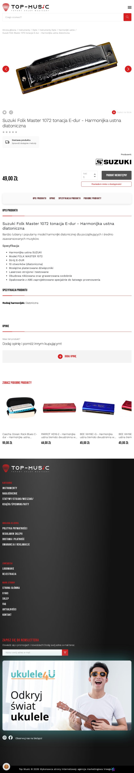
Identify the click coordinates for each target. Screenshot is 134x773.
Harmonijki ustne (67, 30)
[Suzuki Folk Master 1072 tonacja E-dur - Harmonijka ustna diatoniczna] (67, 68)
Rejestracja (9, 574)
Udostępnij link (11, 112)
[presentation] (5, 69)
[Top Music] (25, 7)
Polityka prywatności (14, 528)
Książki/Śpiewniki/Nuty (15, 504)
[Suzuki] (114, 162)
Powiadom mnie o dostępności (106, 184)
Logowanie (8, 568)
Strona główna (9, 30)
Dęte (35, 30)
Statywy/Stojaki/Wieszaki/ (18, 499)
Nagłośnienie (9, 493)
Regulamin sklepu (12, 534)
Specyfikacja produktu (69, 198)
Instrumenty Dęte (48, 30)
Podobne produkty (92, 198)
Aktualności (9, 609)
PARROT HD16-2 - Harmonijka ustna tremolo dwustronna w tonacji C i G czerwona (58, 436)
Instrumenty (24, 30)
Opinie (52, 198)
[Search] (127, 17)
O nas (5, 593)
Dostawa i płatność (13, 539)
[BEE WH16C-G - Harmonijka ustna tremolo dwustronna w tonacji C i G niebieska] (98, 408)
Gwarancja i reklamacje (16, 544)
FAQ (4, 604)
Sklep (5, 598)
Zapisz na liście (124, 112)
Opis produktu (39, 198)
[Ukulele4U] (67, 696)
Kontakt (7, 615)
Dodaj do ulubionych (4, 112)
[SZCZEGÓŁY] (36, 443)
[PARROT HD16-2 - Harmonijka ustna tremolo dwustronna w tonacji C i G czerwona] (59, 408)
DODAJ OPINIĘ (70, 356)
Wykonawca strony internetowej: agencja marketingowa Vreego (75, 769)
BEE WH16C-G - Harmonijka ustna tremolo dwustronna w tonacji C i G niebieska (97, 436)
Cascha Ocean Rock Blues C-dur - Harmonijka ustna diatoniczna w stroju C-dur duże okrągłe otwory (19, 436)
